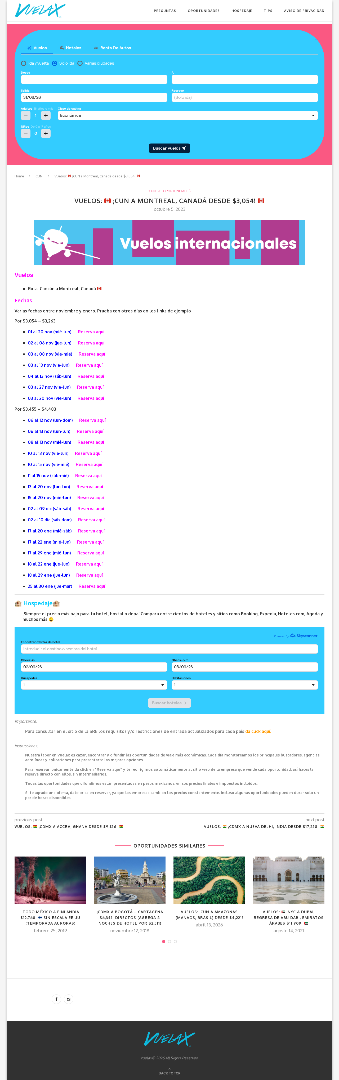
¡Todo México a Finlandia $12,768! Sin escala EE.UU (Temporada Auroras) (50, 917)
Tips (268, 11)
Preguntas (165, 11)
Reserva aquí (91, 331)
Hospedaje (241, 11)
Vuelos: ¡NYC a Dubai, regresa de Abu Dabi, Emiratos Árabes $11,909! (289, 917)
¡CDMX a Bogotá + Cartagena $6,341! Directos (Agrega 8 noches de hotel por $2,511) (130, 917)
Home (19, 176)
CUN (38, 176)
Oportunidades (204, 11)
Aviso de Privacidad (304, 11)
